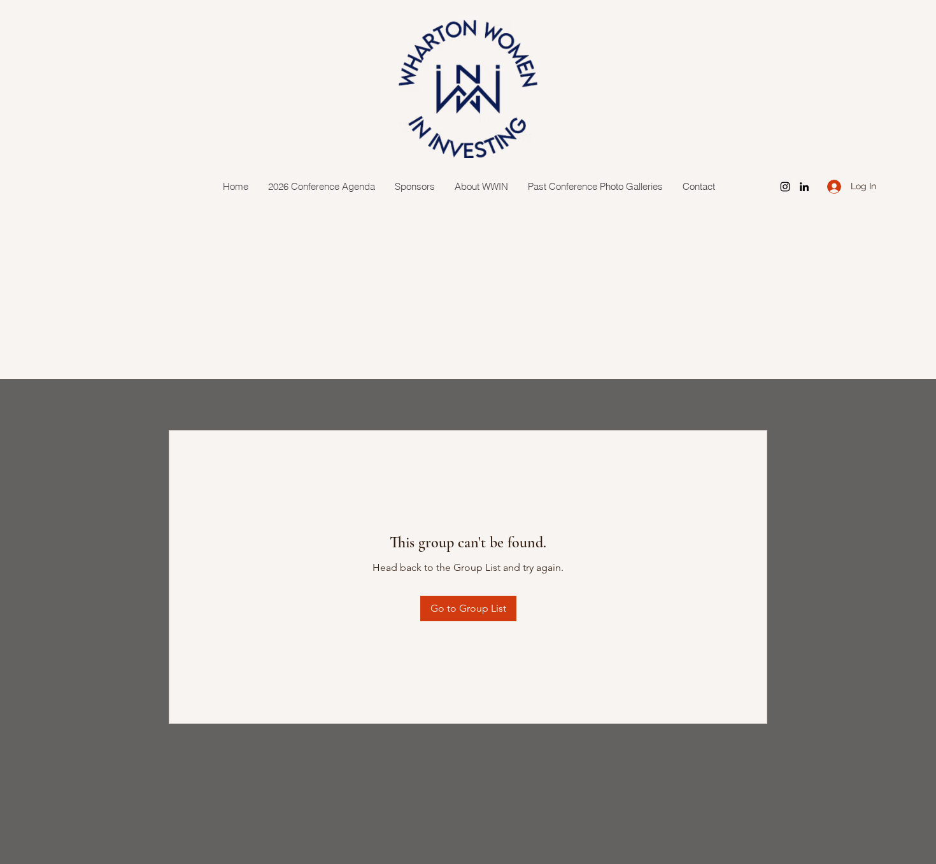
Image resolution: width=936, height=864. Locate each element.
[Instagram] (785, 186)
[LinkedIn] (804, 186)
